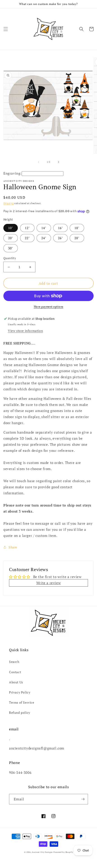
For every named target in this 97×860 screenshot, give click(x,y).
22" (27, 238)
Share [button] (13, 547)
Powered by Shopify (63, 852)
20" (10, 238)
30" (10, 248)
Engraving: (12, 173)
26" (60, 238)
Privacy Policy (19, 692)
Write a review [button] (48, 583)
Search (14, 662)
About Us (16, 682)
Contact (15, 672)
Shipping (8, 203)
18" (76, 228)
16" (60, 228)
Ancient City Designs (42, 852)
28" (76, 238)
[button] (6, 29)
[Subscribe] (83, 799)
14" (43, 228)
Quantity (9, 258)
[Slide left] (39, 162)
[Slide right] (58, 162)
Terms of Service (21, 702)
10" (10, 228)
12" (27, 228)
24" (43, 238)
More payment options (48, 306)
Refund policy (19, 712)
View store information (25, 331)
